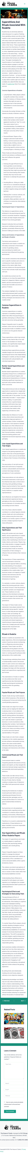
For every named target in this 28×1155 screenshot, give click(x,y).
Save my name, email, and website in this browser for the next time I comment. (13, 1104)
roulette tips (10, 84)
